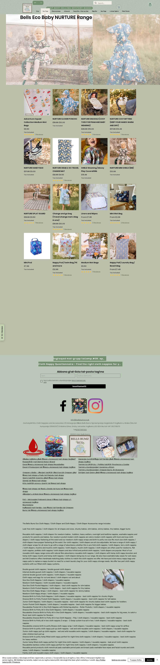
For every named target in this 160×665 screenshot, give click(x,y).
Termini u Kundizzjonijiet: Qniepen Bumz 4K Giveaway (101, 470)
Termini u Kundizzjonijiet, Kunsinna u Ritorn (96, 467)
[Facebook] (63, 405)
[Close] (157, 660)
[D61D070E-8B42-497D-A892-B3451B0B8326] (79, 405)
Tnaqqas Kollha (135, 660)
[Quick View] (37, 102)
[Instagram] (95, 405)
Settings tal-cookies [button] (119, 660)
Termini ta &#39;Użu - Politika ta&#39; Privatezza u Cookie (103, 464)
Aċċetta (149, 660)
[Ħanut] (118, 7)
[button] (37, 11)
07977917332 (81, 429)
